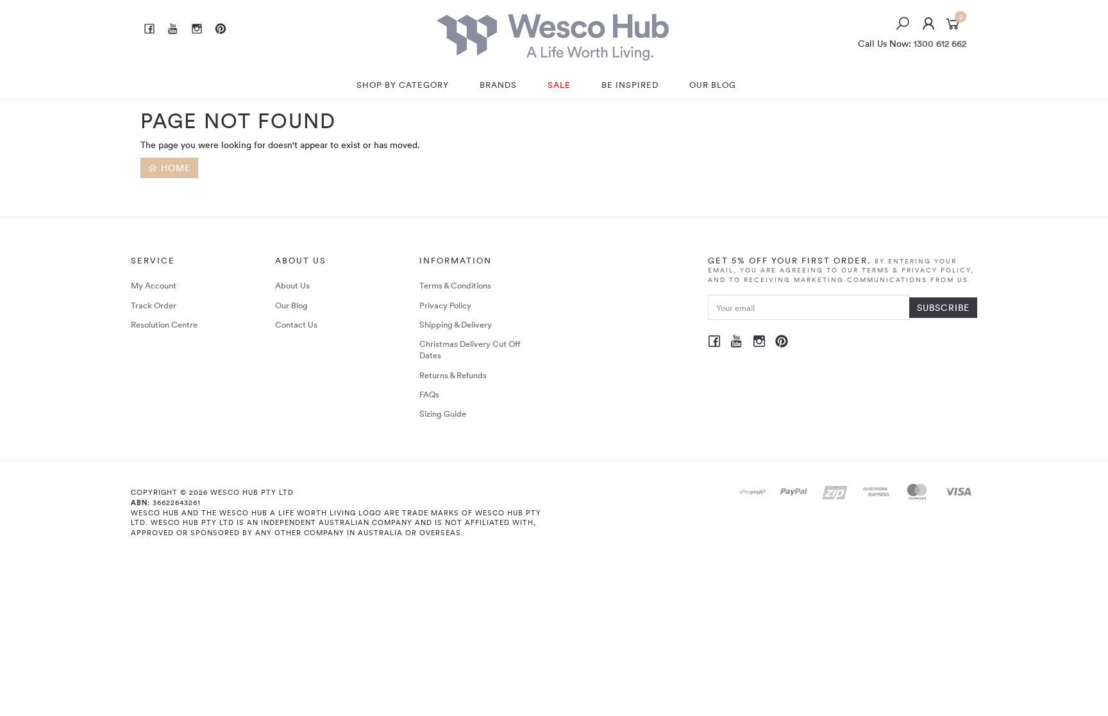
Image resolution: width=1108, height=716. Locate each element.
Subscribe (943, 307)
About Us (292, 285)
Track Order (153, 305)
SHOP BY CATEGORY (403, 84)
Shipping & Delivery (455, 324)
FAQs (429, 394)
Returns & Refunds (453, 375)
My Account (153, 285)
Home (174, 168)
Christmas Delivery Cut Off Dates (470, 349)
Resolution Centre (164, 324)
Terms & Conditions (455, 285)
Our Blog (291, 305)
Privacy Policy (445, 305)
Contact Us (296, 324)
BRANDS (498, 84)
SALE (559, 84)
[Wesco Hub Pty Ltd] (553, 34)
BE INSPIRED (630, 84)
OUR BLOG (712, 84)
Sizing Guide (442, 413)
